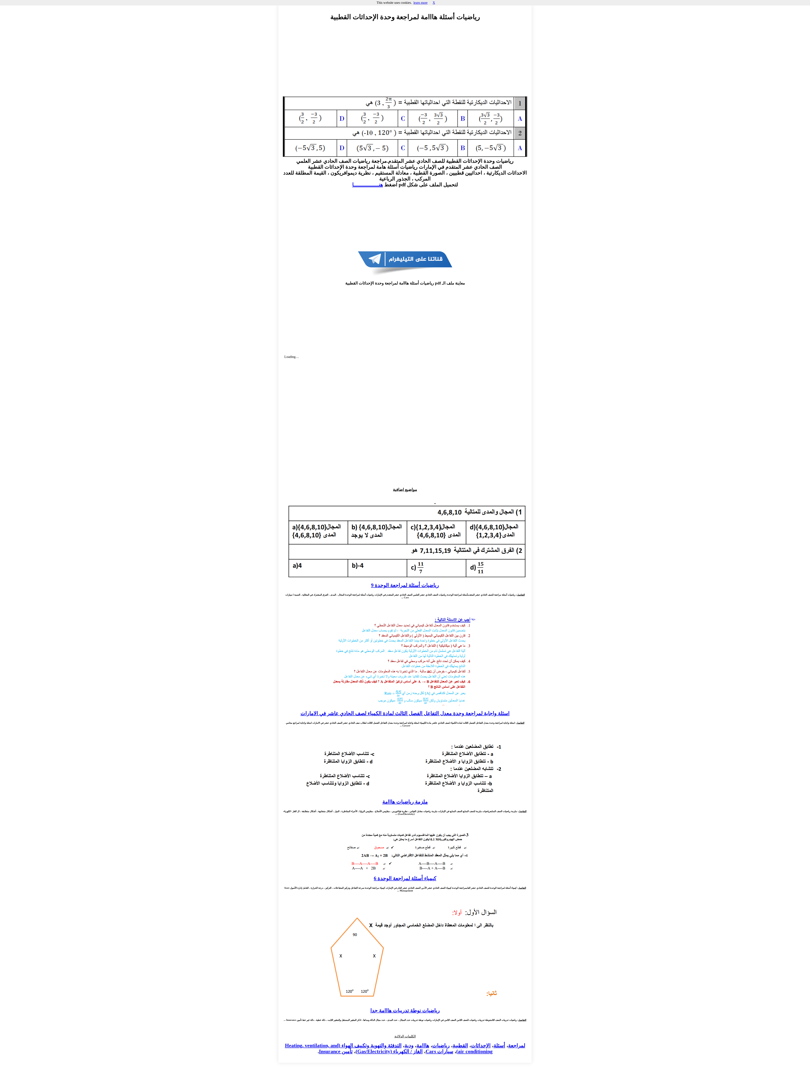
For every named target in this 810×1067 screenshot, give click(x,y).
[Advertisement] (405, 62)
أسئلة (499, 1045)
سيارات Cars (439, 1051)
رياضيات (441, 1045)
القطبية (460, 1045)
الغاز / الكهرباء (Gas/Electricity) (389, 1051)
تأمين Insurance (336, 1051)
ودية (409, 1045)
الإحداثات (481, 1045)
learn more (420, 2)
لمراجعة (516, 1045)
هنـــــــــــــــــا (367, 184)
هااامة (423, 1045)
